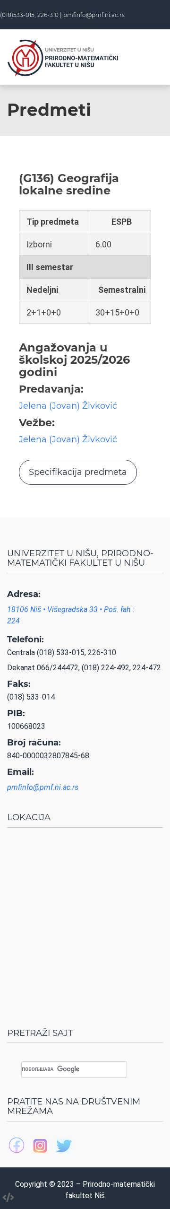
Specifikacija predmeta (78, 472)
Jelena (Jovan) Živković (68, 406)
